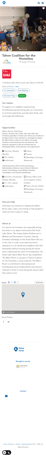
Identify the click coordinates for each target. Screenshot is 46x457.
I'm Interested (9, 90)
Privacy (18, 444)
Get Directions (10, 312)
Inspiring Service (27, 444)
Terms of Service (8, 444)
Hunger (24, 62)
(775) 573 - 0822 (13, 87)
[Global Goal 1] (6, 73)
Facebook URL (3, 322)
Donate (22, 96)
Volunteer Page (9, 96)
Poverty (32, 62)
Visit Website (23, 90)
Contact (6, 397)
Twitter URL (8, 322)
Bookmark (39, 282)
